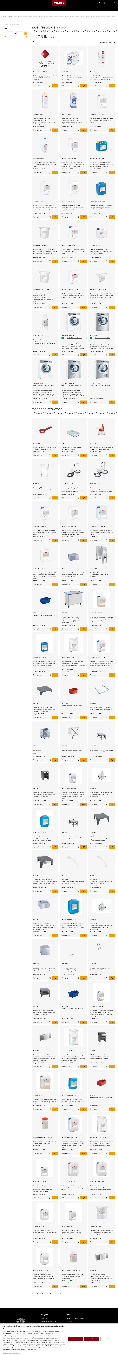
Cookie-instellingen (106, 1339)
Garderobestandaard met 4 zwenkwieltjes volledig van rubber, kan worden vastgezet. (73, 969)
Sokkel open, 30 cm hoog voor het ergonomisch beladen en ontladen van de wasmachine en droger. (101, 838)
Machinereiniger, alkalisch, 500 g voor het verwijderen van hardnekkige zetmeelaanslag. (72, 1276)
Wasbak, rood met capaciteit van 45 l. (101, 1097)
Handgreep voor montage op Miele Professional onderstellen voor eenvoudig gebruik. (100, 969)
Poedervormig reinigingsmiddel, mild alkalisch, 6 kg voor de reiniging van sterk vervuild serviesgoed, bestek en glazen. (101, 295)
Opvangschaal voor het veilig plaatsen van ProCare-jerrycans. (72, 448)
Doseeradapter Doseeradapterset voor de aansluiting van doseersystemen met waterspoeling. (101, 794)
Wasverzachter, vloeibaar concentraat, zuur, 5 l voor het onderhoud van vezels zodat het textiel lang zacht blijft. (44, 663)
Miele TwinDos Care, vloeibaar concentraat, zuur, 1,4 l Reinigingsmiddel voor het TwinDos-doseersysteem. (101, 77)
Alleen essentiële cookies (91, 1339)
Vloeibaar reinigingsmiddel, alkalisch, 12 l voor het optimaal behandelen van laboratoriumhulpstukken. (101, 207)
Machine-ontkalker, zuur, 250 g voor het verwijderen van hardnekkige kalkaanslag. (44, 1143)
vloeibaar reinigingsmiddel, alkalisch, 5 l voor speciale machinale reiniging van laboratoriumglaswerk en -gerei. (101, 164)
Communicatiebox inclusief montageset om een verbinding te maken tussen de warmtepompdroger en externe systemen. (101, 1277)
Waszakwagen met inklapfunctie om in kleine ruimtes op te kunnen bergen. (72, 751)
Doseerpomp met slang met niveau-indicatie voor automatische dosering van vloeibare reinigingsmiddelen (73, 489)
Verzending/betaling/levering (75, 1318)
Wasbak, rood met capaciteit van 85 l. (73, 705)
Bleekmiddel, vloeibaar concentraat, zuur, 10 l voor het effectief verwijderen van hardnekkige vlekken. (72, 1101)
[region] (59, 1339)
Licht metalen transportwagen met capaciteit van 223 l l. (43, 752)
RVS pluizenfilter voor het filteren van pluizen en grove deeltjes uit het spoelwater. (100, 574)
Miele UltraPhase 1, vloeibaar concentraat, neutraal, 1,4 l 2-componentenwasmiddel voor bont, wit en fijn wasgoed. (72, 121)
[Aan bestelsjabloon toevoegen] (50, 85)
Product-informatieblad (74, 338)
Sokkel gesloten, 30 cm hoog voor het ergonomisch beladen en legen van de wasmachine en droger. (72, 574)
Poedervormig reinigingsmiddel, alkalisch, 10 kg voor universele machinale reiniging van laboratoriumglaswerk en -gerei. (45, 251)
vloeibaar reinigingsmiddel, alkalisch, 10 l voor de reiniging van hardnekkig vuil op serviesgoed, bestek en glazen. (45, 207)
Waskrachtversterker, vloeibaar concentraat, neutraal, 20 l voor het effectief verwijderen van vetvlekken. (100, 1187)
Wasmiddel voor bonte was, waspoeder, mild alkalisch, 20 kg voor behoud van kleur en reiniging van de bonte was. (101, 1143)
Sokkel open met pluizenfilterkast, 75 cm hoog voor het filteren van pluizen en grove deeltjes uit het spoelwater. (101, 1056)
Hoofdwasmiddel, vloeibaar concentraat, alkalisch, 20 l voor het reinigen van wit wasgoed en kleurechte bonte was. (45, 1101)
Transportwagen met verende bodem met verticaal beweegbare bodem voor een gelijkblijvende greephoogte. (71, 620)
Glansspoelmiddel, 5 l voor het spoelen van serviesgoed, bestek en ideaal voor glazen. (72, 251)
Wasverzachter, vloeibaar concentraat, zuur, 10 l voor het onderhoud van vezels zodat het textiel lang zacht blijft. (45, 838)
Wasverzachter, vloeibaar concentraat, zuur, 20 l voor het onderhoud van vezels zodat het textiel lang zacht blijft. (72, 925)
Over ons (44, 1318)
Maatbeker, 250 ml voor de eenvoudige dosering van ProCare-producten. (44, 488)
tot (15, 33)
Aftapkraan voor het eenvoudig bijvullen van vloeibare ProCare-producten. (101, 448)
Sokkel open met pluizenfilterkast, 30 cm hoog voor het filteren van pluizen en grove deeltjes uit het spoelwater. (45, 881)
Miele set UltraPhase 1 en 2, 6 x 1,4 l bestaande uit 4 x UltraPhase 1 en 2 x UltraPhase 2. (72, 77)
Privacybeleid (12, 1353)
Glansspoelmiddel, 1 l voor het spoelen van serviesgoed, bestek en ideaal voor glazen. (44, 164)
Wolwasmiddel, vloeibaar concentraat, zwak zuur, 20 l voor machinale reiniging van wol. (72, 1187)
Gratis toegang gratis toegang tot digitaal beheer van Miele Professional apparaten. (45, 77)
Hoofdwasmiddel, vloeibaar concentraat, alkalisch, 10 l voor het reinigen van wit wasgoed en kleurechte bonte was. (101, 619)
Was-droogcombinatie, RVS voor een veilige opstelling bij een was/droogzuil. (101, 708)
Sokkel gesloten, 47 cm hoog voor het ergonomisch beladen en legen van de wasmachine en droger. (44, 969)
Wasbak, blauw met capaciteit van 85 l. (45, 615)
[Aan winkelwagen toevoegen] (55, 85)
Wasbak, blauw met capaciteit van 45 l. (73, 1008)
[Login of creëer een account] (104, 3)
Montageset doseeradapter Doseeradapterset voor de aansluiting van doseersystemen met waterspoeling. (101, 926)
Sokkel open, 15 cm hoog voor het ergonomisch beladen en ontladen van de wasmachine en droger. (44, 709)
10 (58, 1293)
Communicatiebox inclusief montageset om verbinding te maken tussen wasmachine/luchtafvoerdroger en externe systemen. (44, 1057)
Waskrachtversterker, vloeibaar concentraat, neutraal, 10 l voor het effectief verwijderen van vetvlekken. (43, 1276)
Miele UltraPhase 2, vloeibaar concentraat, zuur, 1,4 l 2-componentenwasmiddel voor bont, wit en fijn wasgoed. (44, 121)
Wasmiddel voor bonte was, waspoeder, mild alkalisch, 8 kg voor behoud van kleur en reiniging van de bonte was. (101, 1232)
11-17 (61, 1293)
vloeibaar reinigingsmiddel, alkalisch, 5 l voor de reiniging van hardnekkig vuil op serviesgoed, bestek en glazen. (72, 164)
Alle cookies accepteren (75, 1339)
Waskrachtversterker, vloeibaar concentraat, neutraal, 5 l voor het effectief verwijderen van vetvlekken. (72, 1232)
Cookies (18, 1353)
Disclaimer (69, 1321)
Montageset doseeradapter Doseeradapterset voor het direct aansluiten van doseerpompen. (72, 882)
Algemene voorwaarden (49, 1321)
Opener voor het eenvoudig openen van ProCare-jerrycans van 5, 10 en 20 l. (44, 448)
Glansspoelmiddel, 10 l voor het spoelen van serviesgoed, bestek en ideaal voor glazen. (101, 120)
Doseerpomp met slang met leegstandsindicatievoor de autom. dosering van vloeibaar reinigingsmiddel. (101, 489)
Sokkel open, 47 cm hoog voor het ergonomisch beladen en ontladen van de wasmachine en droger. (44, 1012)
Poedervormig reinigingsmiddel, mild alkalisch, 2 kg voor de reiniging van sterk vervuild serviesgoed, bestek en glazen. (45, 341)
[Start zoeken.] (100, 2)
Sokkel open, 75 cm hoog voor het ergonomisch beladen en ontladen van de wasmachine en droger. (44, 794)
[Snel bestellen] (109, 3)
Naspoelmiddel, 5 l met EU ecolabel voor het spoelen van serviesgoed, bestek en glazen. (101, 532)
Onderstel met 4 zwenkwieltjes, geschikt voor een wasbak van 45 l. (101, 751)
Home (4, 16)
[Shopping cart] (113, 3)
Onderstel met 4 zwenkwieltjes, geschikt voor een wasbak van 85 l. (73, 838)
